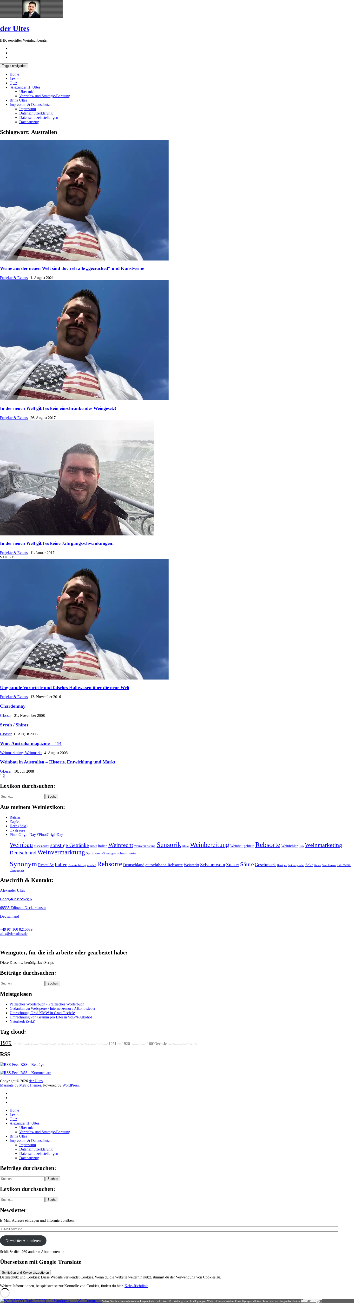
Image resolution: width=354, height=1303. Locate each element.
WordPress (70, 1085)
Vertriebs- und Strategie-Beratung (44, 96)
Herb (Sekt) (18, 826)
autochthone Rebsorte (164, 865)
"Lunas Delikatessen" (30, 1044)
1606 (169, 1044)
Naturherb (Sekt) (22, 1021)
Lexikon (16, 78)
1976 (58, 1044)
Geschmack (265, 864)
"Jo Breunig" (103, 1044)
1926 (126, 1044)
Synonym (23, 864)
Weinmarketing (323, 845)
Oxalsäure (17, 830)
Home (14, 74)
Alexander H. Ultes (25, 87)
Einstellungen (311, 1301)
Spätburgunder (296, 865)
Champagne (109, 853)
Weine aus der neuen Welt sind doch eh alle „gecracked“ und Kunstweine (72, 268)
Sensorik (169, 844)
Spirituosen (93, 853)
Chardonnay (13, 706)
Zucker (232, 864)
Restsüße (46, 864)
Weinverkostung (145, 846)
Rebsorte (267, 844)
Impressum (27, 109)
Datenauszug (29, 122)
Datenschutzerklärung (35, 113)
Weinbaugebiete (242, 846)
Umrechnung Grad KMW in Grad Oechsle (42, 1013)
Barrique (282, 865)
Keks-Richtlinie (136, 1286)
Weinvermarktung (61, 852)
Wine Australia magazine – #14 (31, 743)
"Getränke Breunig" (48, 1044)
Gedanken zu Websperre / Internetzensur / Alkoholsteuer (52, 1008)
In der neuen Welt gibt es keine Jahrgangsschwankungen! (57, 543)
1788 (190, 1044)
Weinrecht (120, 845)
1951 (112, 1044)
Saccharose (329, 865)
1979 (6, 1043)
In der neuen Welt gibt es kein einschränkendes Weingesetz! (58, 408)
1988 (81, 1044)
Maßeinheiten (41, 846)
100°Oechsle (157, 1044)
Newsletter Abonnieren (23, 1241)
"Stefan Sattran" (90, 1044)
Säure (247, 864)
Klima (185, 846)
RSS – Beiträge (32, 1064)
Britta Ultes (18, 100)
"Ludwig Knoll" (67, 1044)
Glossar (6, 715)
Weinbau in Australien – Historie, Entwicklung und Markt (57, 761)
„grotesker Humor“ (138, 1044)
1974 (195, 1044)
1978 (77, 1044)
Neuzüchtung (77, 865)
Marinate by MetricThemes (20, 1085)
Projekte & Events (14, 278)
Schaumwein (126, 853)
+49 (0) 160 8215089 (16, 929)
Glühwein (344, 865)
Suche (51, 796)
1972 (14, 1044)
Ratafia (15, 817)
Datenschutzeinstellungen (38, 117)
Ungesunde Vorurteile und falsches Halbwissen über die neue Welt (64, 687)
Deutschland (23, 853)
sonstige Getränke (69, 845)
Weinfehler (289, 846)
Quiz (13, 83)
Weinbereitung (209, 844)
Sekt (309, 865)
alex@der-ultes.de (13, 934)
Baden (93, 846)
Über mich (27, 91)
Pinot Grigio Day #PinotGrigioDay (36, 835)
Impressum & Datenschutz (30, 104)
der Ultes (14, 28)
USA (301, 846)
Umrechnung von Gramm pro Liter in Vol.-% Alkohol (51, 1017)
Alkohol (91, 865)
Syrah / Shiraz (14, 724)
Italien (102, 846)
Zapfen (15, 822)
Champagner (17, 870)
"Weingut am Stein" (180, 1044)
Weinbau (21, 844)
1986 (119, 1044)
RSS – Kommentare (35, 1073)
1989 (19, 1044)
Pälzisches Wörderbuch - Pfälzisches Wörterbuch (47, 1004)
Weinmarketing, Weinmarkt (21, 753)
